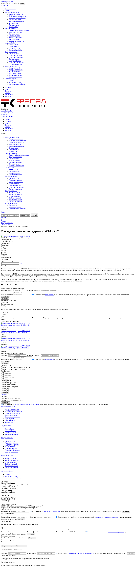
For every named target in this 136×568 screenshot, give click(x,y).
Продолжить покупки (8, 546)
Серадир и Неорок (15, 61)
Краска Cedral (13, 45)
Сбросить (4, 394)
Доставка (8, 91)
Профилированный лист (17, 18)
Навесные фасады (11, 28)
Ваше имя (4, 290)
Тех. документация (15, 64)
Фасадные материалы (12, 12)
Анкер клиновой (14, 68)
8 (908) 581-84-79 (6, 114)
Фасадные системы (15, 32)
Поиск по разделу (34, 214)
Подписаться (5, 402)
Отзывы (7, 93)
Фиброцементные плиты (17, 16)
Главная (7, 11)
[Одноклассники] (7, 284)
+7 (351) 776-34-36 (7, 113)
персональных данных (116, 532)
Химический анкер (15, 75)
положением (49, 295)
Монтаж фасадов (14, 36)
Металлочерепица (15, 82)
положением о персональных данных (27, 404)
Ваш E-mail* (5, 400)
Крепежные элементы (16, 41)
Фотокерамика (14, 59)
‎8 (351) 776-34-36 (6, 5)
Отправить (5, 298)
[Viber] (16, 284)
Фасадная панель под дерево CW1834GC (15, 332)
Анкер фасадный (14, 71)
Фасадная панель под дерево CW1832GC (15, 348)
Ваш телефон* (6, 511)
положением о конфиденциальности (107, 517)
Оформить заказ (21, 546)
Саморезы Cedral (14, 48)
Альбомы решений (15, 37)
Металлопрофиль (11, 79)
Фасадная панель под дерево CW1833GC (15, 340)
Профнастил (13, 80)
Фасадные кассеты (15, 19)
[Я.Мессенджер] (2, 284)
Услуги (7, 89)
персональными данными (52, 511)
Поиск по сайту (25, 215)
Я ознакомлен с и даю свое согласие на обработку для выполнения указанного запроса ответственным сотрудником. (56, 404)
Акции (3, 212)
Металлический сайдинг (17, 84)
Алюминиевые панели (16, 21)
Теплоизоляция (14, 25)
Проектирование (14, 34)
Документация (14, 39)
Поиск (22, 3)
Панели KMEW (14, 53)
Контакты (8, 96)
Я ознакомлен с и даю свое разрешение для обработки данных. (92, 553)
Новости (8, 87)
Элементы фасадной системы (19, 30)
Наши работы (9, 94)
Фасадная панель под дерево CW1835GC (15, 325)
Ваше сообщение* (7, 295)
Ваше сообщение (61, 532)
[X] (13, 284)
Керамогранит (13, 23)
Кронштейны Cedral (15, 50)
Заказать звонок (10, 9)
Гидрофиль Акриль (15, 55)
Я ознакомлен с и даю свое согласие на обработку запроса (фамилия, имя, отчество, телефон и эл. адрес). (77, 511)
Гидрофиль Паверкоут (16, 62)
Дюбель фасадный (15, 73)
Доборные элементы (16, 14)
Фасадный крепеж (11, 66)
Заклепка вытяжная (15, 77)
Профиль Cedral (14, 46)
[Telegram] (10, 284)
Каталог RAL (13, 27)
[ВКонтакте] (5, 284)
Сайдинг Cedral (10, 43)
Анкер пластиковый (16, 70)
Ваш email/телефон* (33, 290)
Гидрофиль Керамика (16, 57)
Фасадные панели (11, 52)
